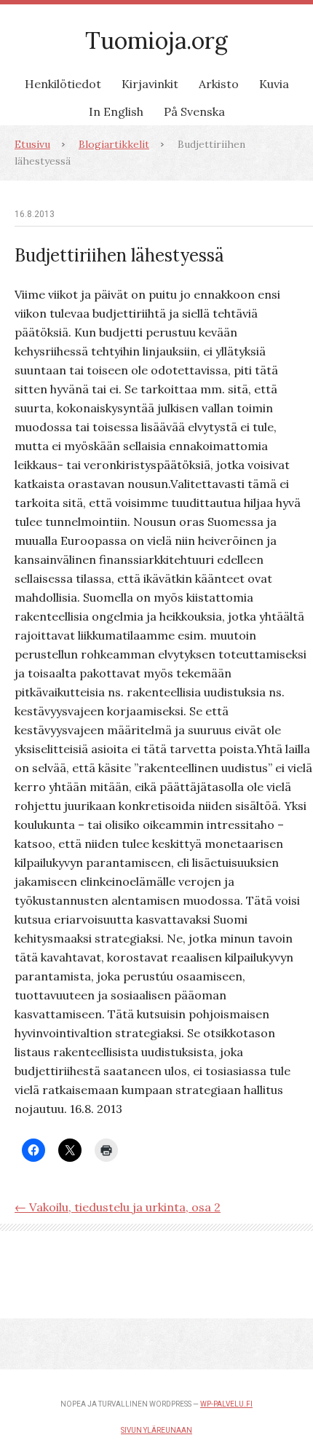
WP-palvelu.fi (226, 1404)
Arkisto (219, 83)
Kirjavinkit (150, 83)
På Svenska (194, 111)
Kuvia (274, 83)
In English (116, 111)
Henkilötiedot (63, 83)
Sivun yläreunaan (156, 1430)
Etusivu (32, 144)
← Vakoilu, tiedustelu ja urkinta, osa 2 (118, 1207)
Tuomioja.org (156, 40)
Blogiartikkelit (114, 144)
